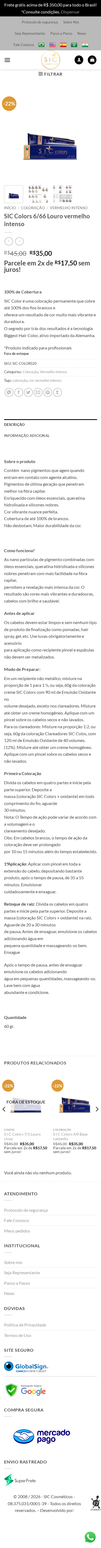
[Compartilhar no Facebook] (18, 392)
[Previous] (13, 134)
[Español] (63, 44)
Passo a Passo (61, 33)
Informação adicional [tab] (27, 435)
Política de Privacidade (25, 1324)
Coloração (33, 208)
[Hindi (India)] (85, 44)
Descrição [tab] (14, 424)
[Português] (41, 44)
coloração (20, 380)
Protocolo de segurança (40, 22)
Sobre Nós (71, 22)
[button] (7, 59)
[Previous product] (19, 241)
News (81, 33)
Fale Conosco (23, 45)
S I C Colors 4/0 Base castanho (70, 1136)
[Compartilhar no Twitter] (28, 392)
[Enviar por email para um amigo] (38, 392)
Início (10, 208)
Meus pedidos (17, 1230)
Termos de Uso (17, 1335)
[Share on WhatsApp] (9, 392)
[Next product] (9, 241)
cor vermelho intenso (45, 380)
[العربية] (74, 44)
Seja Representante (30, 33)
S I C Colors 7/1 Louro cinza (22, 1136)
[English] (52, 44)
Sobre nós (13, 1262)
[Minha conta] (79, 59)
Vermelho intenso (69, 208)
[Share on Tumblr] (57, 392)
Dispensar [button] (70, 11)
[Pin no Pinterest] (47, 392)
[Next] (88, 134)
